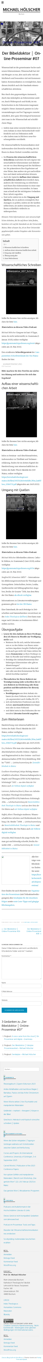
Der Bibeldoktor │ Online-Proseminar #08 (33, 931)
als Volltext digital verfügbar (23, 786)
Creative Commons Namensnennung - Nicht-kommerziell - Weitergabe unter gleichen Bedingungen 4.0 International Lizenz (21, 1327)
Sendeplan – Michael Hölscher (24, 1054)
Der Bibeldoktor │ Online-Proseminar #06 (11, 930)
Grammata (10, 1077)
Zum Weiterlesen (11, 258)
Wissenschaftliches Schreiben (16, 247)
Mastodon (8, 1311)
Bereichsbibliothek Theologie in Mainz (20, 825)
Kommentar (6, 956)
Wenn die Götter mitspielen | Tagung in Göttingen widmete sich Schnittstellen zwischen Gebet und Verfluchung (19, 1144)
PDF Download (6, 366)
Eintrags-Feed (9, 1258)
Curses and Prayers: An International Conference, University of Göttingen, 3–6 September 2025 (20, 1156)
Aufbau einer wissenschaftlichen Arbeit (20, 250)
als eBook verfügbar (22, 595)
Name (4, 983)
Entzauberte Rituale (14, 1133)
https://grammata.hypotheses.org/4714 (18, 568)
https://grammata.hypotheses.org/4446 (18, 343)
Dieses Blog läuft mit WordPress (12, 1357)
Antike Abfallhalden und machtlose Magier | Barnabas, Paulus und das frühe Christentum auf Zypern (21, 1092)
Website (4, 1000)
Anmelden (8, 1254)
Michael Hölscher (21, 9)
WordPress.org (10, 1265)
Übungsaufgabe (11, 256)
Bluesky (7, 1314)
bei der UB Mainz (24, 604)
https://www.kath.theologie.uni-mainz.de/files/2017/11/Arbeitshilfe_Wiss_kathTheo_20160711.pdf (21, 480)
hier (15, 322)
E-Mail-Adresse (7, 991)
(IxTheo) (16, 617)
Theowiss (9, 1200)
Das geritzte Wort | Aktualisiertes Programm (21, 1191)
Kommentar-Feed (11, 1261)
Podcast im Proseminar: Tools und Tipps (19, 1225)
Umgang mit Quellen (12, 253)
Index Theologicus (11, 1304)
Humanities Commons (12, 1307)
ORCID (6, 1300)
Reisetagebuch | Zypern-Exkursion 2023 (20, 1084)
